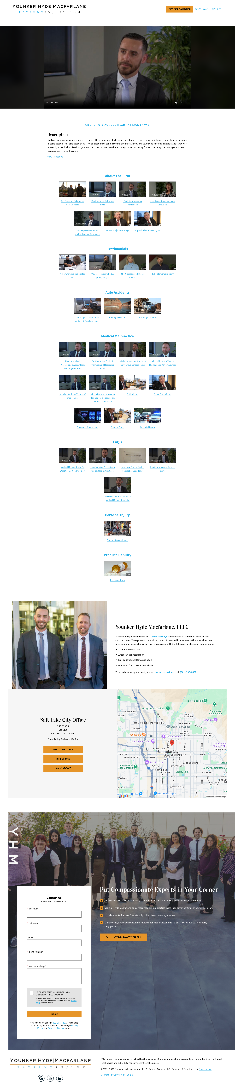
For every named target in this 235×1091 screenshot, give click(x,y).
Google (41, 1078)
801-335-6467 (59, 1023)
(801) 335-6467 (188, 672)
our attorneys (159, 636)
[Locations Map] (172, 742)
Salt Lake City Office (63, 720)
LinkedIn (59, 1078)
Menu (215, 9)
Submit (54, 1014)
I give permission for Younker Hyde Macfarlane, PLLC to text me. (56, 997)
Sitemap (105, 1074)
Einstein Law (205, 1069)
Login (130, 1074)
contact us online (163, 672)
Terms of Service (56, 1028)
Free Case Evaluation (180, 9)
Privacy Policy (118, 1074)
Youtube (50, 1078)
